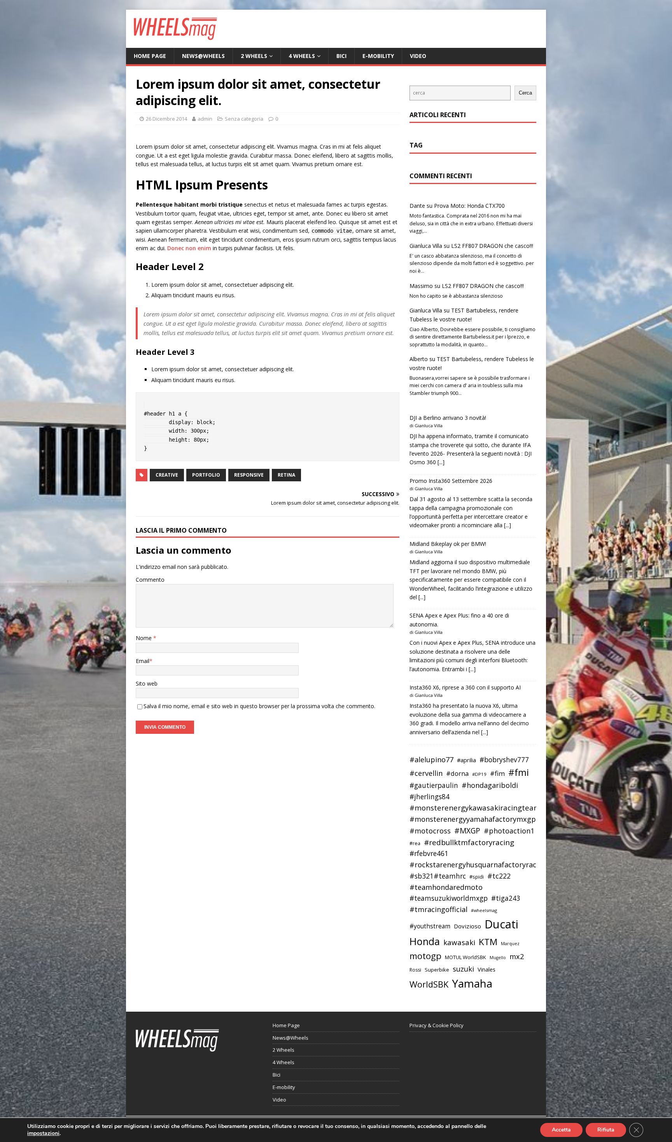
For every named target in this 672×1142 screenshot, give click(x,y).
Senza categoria (244, 118)
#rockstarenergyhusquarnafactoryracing (478, 864)
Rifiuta (605, 1129)
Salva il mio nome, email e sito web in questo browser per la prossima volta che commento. (259, 706)
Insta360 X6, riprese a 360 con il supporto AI (465, 687)
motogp (425, 956)
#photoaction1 (509, 830)
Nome (144, 638)
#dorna (457, 773)
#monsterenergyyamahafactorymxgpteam (481, 819)
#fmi (518, 772)
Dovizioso (467, 926)
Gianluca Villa (426, 245)
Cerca (525, 93)
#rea (415, 843)
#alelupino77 (431, 759)
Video (418, 56)
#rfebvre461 (429, 853)
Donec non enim (189, 248)
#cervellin (426, 773)
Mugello (498, 957)
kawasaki (459, 942)
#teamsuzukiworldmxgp (449, 898)
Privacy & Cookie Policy (437, 1025)
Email (142, 661)
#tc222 (499, 876)
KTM (488, 942)
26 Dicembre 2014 (166, 118)
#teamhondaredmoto (446, 887)
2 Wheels (254, 56)
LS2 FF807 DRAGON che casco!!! (492, 245)
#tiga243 (505, 898)
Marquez (510, 943)
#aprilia (466, 760)
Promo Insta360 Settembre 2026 (451, 480)
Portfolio (206, 475)
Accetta (561, 1129)
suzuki (463, 969)
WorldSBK (429, 984)
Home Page (150, 56)
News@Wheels (203, 56)
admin (205, 118)
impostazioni (43, 1133)
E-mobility (378, 56)
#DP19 (479, 774)
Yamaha (472, 983)
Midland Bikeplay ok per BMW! (448, 543)
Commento (150, 579)
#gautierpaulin (434, 785)
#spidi (476, 876)
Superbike (437, 969)
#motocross (430, 830)
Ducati (501, 924)
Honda (425, 941)
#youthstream (430, 926)
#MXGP (467, 831)
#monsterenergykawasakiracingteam (475, 807)
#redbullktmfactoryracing (469, 842)
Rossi (415, 970)
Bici (341, 56)
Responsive (249, 475)
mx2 (516, 956)
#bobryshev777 (504, 759)
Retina (286, 475)
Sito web (147, 683)
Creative (167, 475)
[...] (441, 462)
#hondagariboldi (490, 785)
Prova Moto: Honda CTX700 (469, 205)
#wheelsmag (484, 910)
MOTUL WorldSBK (465, 957)
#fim (497, 773)
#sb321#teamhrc (438, 876)
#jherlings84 (430, 796)
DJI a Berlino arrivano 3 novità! (448, 417)
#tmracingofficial (438, 909)
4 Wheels (302, 56)
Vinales (486, 969)
